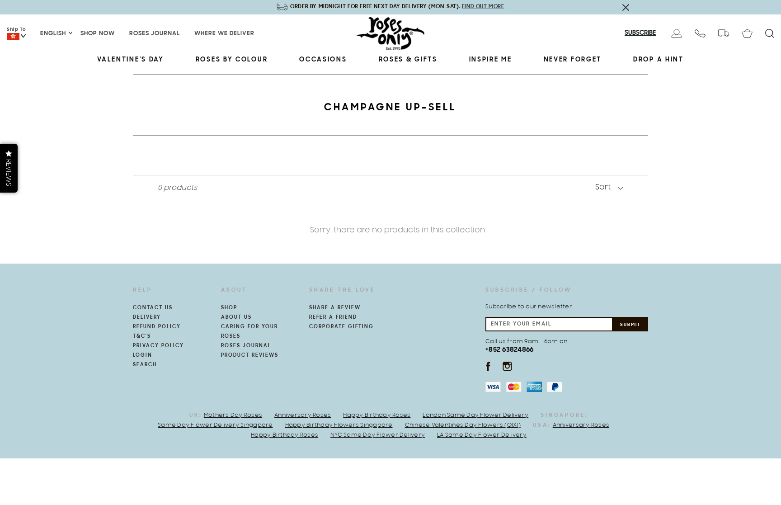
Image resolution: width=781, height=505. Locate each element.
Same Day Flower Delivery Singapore (215, 425)
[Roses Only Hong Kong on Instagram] (507, 366)
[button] (9, 168)
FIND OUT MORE (483, 6)
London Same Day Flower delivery (475, 415)
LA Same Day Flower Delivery (482, 435)
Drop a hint (658, 60)
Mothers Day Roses (233, 415)
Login (142, 355)
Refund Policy (157, 327)
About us (236, 317)
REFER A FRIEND (333, 317)
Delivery (147, 317)
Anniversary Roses (302, 415)
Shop (229, 308)
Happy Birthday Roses (376, 415)
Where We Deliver (224, 34)
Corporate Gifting (341, 327)
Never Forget (573, 60)
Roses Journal (154, 34)
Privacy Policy (158, 346)
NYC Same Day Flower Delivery (377, 435)
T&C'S (142, 336)
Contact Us (153, 308)
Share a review (335, 308)
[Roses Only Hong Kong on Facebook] (488, 366)
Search (145, 365)
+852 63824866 (509, 350)
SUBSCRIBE (640, 33)
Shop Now (97, 34)
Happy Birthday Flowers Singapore (339, 425)
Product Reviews (249, 355)
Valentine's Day (130, 60)
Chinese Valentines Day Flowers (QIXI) (463, 425)
